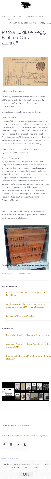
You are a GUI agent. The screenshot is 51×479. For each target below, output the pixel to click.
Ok (26, 474)
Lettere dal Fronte (36, 16)
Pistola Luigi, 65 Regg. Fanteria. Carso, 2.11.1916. (28, 335)
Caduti (11, 20)
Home (4, 16)
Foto (29, 274)
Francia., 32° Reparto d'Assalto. (20, 316)
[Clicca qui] (25, 391)
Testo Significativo (9, 274)
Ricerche (17, 16)
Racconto (22, 274)
